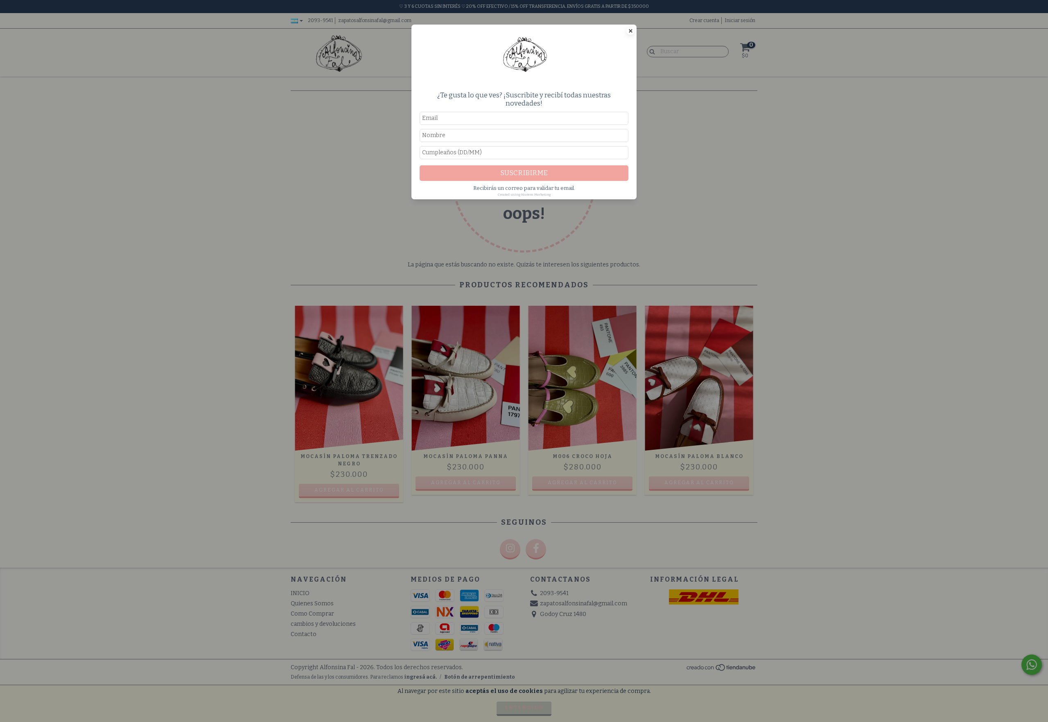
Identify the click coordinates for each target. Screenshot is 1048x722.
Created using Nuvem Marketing (524, 194)
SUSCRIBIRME (524, 173)
